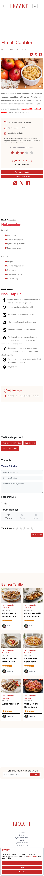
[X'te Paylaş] (36, 54)
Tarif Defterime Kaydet (23, 161)
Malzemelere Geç (23, 172)
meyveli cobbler (27, 109)
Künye (22, 833)
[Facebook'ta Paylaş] (40, 54)
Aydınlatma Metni (22, 838)
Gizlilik (22, 840)
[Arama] (40, 6)
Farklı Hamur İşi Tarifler (12, 443)
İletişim (22, 835)
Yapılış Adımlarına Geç (23, 176)
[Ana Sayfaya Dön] (22, 824)
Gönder (35, 774)
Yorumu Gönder (37, 534)
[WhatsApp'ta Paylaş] (31, 54)
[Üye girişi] (35, 6)
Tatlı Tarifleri (30, 443)
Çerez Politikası (22, 843)
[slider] (22, 152)
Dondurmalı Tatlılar (10, 448)
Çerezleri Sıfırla (22, 845)
